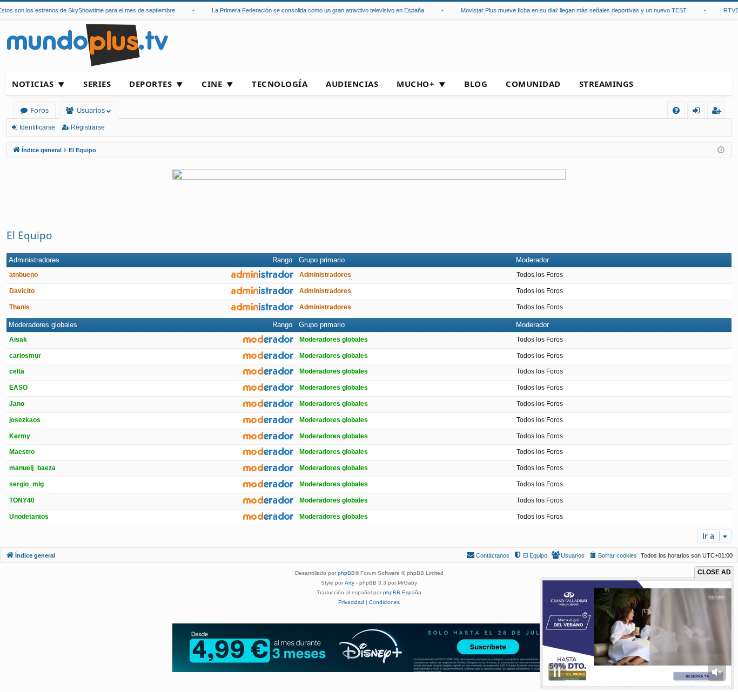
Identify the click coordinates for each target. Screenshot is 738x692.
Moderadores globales (43, 325)
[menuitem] (676, 110)
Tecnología (279, 83)
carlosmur (25, 355)
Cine (212, 83)
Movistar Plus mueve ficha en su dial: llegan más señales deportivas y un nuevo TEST (563, 10)
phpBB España (402, 592)
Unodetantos (29, 516)
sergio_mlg (26, 484)
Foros (39, 110)
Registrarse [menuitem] (718, 112)
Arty (349, 583)
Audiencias (352, 83)
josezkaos (25, 420)
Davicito (22, 291)
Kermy (19, 436)
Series (97, 83)
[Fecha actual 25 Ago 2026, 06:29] (720, 150)
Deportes (150, 83)
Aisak (18, 339)
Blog (475, 83)
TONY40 (22, 500)
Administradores (34, 260)
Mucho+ (415, 83)
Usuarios (91, 110)
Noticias (32, 83)
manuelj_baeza (32, 468)
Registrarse (88, 127)
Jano (16, 404)
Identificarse (37, 127)
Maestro (22, 452)
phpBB (346, 573)
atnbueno (23, 275)
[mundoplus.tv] (87, 44)
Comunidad (533, 83)
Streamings (606, 83)
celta (16, 371)
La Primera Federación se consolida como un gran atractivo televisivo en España (307, 10)
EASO (18, 387)
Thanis (19, 307)
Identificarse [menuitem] (698, 112)
